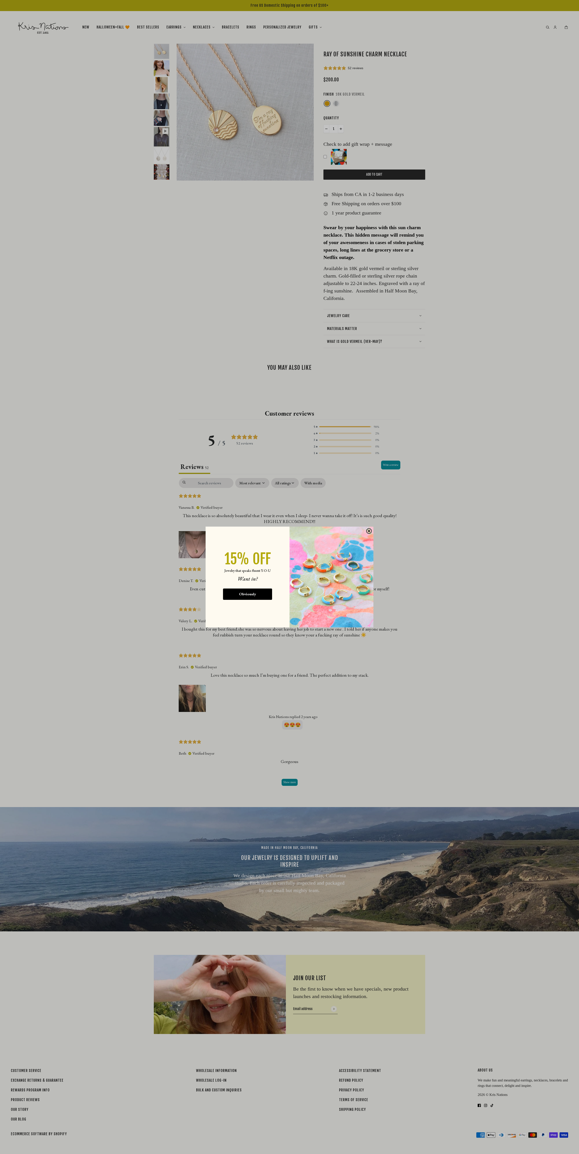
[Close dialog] (369, 531)
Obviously (247, 593)
